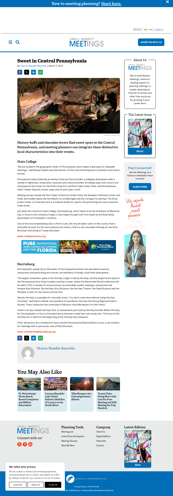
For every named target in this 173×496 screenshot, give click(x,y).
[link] (19, 72)
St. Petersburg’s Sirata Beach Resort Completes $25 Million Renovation (28, 399)
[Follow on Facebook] (25, 444)
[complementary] (35, 476)
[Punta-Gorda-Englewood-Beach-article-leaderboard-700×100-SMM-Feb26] (68, 252)
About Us (100, 431)
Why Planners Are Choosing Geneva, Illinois (81, 396)
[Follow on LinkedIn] (30, 444)
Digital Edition (103, 436)
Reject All (35, 484)
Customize (17, 484)
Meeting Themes (69, 440)
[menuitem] (10, 42)
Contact (100, 445)
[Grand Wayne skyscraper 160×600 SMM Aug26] (135, 276)
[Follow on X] (19, 444)
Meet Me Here (68, 445)
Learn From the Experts (72, 436)
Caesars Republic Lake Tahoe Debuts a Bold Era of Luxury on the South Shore (55, 399)
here (143, 103)
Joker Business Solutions (103, 490)
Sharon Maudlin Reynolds (33, 65)
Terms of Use (93, 486)
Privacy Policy (80, 486)
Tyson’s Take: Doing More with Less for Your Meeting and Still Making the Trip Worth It (107, 401)
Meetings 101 (67, 431)
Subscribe (101, 440)
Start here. (111, 3)
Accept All (53, 484)
